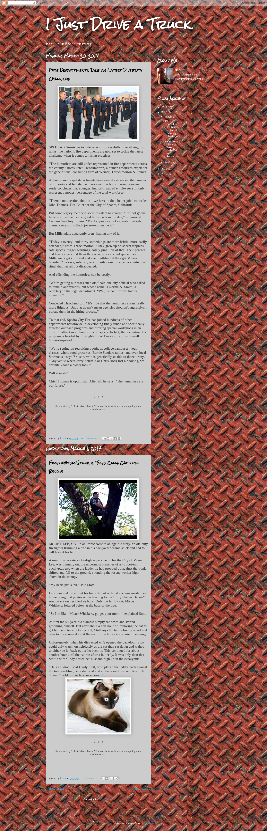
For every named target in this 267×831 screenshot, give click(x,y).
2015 (164, 173)
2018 (164, 107)
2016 (164, 168)
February (170, 162)
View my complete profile (189, 78)
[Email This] (104, 439)
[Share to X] (112, 439)
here (103, 409)
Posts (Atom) (106, 799)
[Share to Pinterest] (119, 439)
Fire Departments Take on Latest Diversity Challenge (171, 128)
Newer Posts (57, 789)
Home (99, 789)
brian (182, 69)
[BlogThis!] (108, 439)
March (168, 116)
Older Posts (140, 789)
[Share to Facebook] (115, 439)
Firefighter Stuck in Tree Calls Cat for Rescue (170, 149)
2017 (164, 112)
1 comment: (89, 778)
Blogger (152, 823)
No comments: (89, 438)
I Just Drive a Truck (118, 24)
